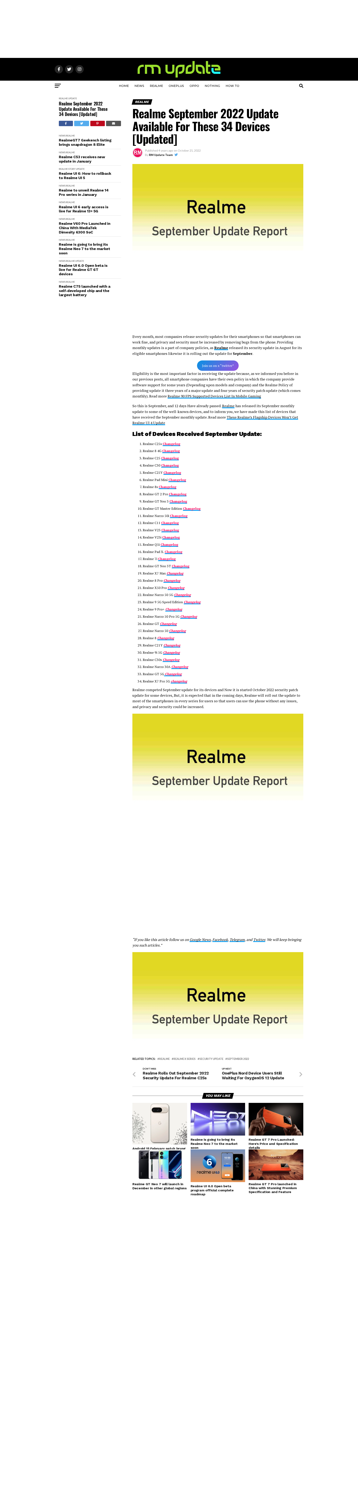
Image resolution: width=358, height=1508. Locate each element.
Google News (200, 939)
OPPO (194, 86)
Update (72, 98)
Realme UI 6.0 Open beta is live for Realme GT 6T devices (83, 269)
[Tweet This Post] (81, 123)
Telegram (237, 939)
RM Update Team (161, 155)
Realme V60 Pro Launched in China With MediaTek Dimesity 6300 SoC (84, 227)
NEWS (139, 86)
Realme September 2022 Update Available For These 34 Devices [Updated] (83, 109)
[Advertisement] (179, 29)
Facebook (220, 939)
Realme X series (184, 1059)
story (71, 169)
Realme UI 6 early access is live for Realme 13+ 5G (83, 209)
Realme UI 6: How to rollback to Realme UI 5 (85, 175)
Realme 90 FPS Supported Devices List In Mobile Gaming (214, 396)
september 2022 (238, 1059)
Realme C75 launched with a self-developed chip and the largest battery (84, 290)
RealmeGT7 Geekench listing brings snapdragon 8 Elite (85, 142)
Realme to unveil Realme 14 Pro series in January (84, 192)
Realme (156, 86)
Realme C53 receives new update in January (82, 159)
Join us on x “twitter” (218, 365)
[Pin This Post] (97, 123)
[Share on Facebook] (66, 123)
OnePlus (176, 86)
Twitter (259, 939)
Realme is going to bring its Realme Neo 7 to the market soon (84, 248)
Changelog (177, 494)
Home (124, 86)
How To (232, 86)
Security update (211, 1059)
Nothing (212, 86)
